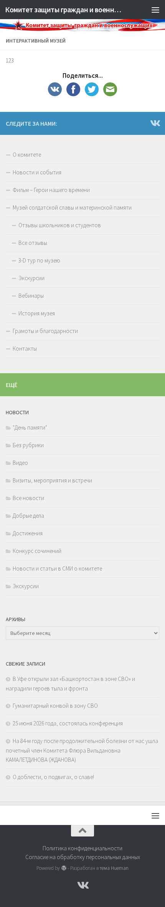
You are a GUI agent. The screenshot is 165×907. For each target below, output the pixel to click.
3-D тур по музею (39, 260)
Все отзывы (32, 242)
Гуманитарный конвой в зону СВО (55, 705)
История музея (36, 313)
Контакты (25, 348)
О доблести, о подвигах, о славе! (53, 777)
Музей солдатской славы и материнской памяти (72, 207)
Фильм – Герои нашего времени (51, 190)
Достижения (28, 533)
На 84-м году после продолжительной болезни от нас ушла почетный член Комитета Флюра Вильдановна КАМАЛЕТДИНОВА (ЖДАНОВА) (82, 750)
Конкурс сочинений (37, 550)
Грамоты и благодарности (45, 331)
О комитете (27, 154)
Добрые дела (28, 515)
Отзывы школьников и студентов (59, 225)
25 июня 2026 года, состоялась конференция (68, 723)
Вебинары (31, 295)
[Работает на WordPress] (63, 868)
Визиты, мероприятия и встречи (52, 480)
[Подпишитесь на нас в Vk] (154, 123)
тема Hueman (114, 868)
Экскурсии (31, 278)
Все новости (28, 498)
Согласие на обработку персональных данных (82, 857)
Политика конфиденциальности (82, 848)
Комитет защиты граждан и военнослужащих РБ (64, 9)
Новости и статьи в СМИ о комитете (57, 568)
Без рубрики (28, 445)
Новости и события (37, 172)
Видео (20, 462)
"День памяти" (30, 427)
